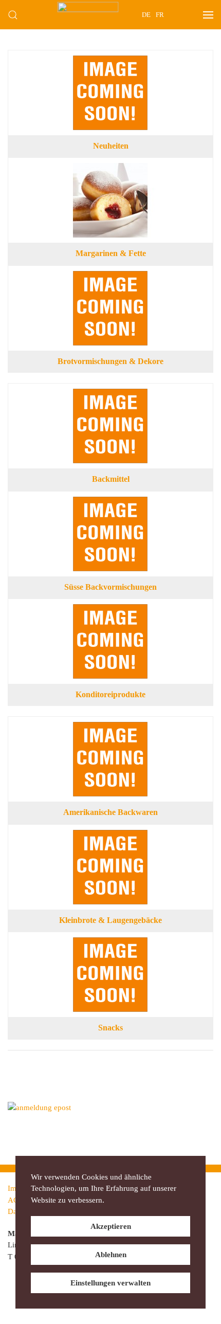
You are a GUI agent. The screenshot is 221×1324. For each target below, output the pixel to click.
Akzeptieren (110, 1226)
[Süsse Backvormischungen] (110, 502)
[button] (13, 14)
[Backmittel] (110, 394)
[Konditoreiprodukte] (110, 610)
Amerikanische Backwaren (110, 812)
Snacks (110, 1027)
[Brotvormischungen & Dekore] (110, 277)
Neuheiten (110, 145)
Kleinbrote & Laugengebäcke (110, 920)
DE (146, 15)
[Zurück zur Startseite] (88, 14)
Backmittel (111, 479)
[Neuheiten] (110, 61)
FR (160, 15)
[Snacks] (110, 943)
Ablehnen (110, 1254)
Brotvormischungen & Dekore (110, 361)
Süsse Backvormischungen (110, 587)
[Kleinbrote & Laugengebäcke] (110, 835)
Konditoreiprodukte (110, 694)
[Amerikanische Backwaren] (110, 727)
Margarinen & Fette (111, 253)
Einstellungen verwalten (110, 1283)
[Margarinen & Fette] (110, 169)
